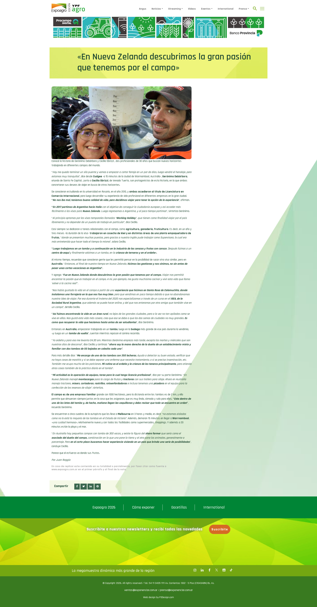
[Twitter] (216, 570)
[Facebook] (194, 570)
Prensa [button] (243, 9)
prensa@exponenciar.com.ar (176, 590)
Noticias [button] (156, 9)
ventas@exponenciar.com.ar (141, 590)
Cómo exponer (143, 507)
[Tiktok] (231, 570)
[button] (77, 487)
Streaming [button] (174, 9)
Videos (192, 9)
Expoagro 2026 (103, 507)
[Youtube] (223, 570)
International (225, 9)
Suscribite (219, 529)
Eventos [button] (206, 9)
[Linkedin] (202, 570)
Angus (142, 9)
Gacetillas (179, 507)
